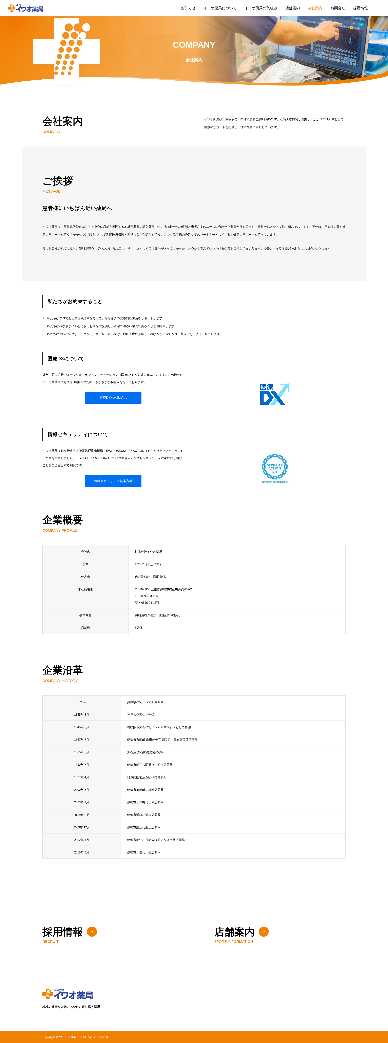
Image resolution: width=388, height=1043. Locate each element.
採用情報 (360, 8)
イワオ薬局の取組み (261, 8)
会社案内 (315, 8)
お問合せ (338, 8)
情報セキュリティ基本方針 (113, 481)
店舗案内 (292, 8)
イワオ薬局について (220, 8)
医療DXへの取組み (113, 397)
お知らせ (188, 8)
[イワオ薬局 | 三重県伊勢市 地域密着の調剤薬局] (25, 8)
